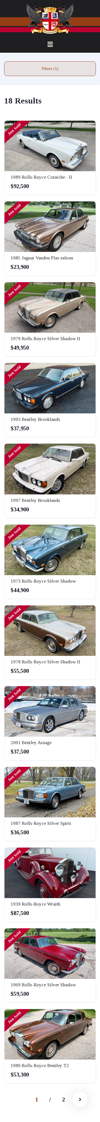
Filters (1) (50, 68)
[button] (50, 44)
